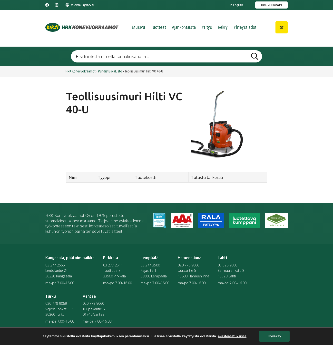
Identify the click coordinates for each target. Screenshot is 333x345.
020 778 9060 (93, 303)
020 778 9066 (188, 265)
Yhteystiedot (245, 27)
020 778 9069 (56, 303)
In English (236, 5)
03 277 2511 (113, 265)
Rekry (223, 27)
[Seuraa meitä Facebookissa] (47, 5)
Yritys (207, 27)
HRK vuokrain (271, 5)
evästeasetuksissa (232, 336)
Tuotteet (158, 27)
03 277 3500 (150, 265)
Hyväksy (274, 336)
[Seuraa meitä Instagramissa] (56, 5)
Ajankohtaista (184, 27)
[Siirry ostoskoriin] (281, 27)
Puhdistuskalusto (110, 71)
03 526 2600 (227, 265)
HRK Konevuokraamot (81, 71)
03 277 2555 (55, 265)
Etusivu (138, 27)
